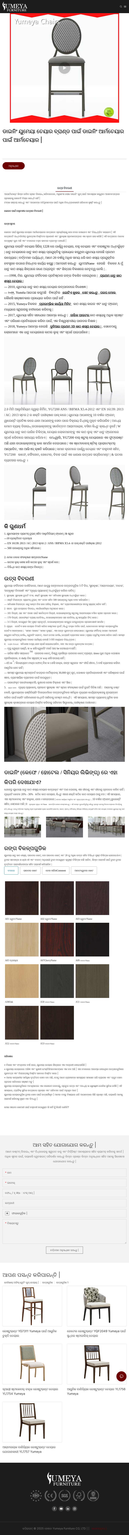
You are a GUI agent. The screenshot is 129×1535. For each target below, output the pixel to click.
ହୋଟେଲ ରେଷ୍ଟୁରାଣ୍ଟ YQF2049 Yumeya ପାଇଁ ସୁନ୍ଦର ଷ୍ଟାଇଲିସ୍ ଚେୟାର (96, 1333)
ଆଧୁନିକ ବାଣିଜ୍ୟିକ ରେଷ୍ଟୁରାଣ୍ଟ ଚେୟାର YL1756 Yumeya (96, 1391)
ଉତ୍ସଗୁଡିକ (47, 1282)
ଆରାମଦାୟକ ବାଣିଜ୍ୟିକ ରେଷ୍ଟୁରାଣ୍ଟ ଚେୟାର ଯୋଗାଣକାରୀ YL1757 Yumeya (29, 1449)
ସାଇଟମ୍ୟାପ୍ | (99, 1528)
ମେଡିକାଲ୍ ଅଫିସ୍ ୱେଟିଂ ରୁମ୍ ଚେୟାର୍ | (21, 1282)
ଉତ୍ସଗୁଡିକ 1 (62, 1282)
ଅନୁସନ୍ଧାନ (14, 165)
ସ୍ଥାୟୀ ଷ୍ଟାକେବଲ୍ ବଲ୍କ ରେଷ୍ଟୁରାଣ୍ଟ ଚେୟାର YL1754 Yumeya (30, 1391)
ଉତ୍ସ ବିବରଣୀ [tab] (64, 188)
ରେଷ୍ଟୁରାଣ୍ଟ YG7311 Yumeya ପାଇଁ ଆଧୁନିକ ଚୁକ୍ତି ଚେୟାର (30, 1333)
